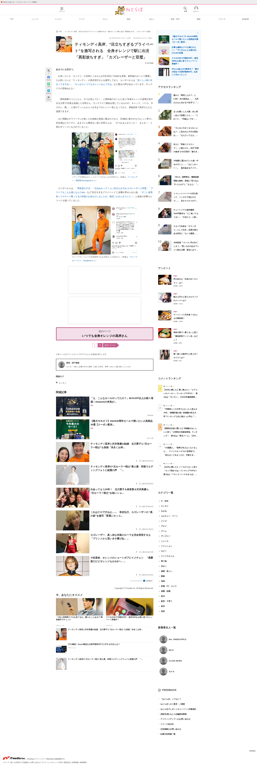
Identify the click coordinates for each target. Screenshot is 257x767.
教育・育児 (175, 19)
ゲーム (164, 531)
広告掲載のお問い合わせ (169, 729)
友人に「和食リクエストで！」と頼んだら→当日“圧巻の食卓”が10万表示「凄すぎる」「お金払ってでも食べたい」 (186, 151)
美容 (163, 611)
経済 (163, 606)
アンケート (164, 268)
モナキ (171, 671)
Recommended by (137, 581)
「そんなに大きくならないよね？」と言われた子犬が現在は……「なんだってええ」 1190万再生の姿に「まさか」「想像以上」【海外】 (185, 135)
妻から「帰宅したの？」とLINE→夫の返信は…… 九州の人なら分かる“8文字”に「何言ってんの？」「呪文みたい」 (186, 102)
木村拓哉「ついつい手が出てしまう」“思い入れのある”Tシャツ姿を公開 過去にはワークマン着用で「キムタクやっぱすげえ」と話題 (186, 249)
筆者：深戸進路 (72, 363)
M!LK (171, 650)
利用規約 (252, 751)
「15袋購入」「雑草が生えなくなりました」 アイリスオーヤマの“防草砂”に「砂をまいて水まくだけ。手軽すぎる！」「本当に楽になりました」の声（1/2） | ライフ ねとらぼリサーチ (180, 455)
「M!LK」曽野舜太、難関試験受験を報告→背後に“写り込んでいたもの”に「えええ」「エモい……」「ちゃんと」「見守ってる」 (186, 184)
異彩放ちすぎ (83, 188)
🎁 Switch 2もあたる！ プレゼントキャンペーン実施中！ (19, 2)
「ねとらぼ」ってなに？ (169, 699)
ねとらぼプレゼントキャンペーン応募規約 (177, 709)
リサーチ (221, 19)
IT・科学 (164, 501)
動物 (198, 19)
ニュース (35, 19)
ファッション (166, 546)
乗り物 (164, 561)
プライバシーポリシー (49, 762)
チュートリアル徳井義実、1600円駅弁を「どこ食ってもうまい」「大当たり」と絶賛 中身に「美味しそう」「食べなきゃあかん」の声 (186, 217)
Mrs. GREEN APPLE (177, 639)
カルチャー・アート (169, 516)
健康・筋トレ (166, 571)
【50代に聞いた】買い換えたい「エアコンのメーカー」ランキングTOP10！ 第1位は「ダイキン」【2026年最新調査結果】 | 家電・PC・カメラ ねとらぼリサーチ (180, 397)
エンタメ (58, 19)
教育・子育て (166, 601)
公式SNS (17, 762)
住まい (151, 19)
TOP (12, 19)
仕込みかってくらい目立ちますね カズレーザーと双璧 (120, 188)
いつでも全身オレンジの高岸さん (105, 335)
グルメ (105, 19)
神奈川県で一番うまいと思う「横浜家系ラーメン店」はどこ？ (185, 336)
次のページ (110, 345)
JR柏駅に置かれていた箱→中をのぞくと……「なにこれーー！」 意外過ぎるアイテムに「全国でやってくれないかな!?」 (185, 168)
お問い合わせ (35, 762)
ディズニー (165, 536)
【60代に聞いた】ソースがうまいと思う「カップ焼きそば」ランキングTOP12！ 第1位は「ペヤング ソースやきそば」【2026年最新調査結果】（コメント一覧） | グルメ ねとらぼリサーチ (181, 474)
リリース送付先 (166, 724)
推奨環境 (83, 762)
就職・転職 (165, 591)
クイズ (81, 19)
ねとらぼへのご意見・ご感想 (171, 704)
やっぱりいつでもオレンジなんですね (93, 84)
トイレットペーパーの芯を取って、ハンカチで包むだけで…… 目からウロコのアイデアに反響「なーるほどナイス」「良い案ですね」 (185, 200)
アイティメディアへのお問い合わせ (174, 719)
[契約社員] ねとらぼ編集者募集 (172, 714)
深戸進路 (150, 63)
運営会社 (67, 762)
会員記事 (245, 19)
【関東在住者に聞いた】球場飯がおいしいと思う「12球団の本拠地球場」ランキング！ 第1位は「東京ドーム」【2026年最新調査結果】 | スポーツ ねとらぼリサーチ (180, 435)
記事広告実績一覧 (166, 734)
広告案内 (25, 762)
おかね (164, 511)
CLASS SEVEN (175, 661)
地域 (128, 19)
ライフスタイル (167, 556)
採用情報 (75, 762)
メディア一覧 (8, 762)
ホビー (164, 551)
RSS (61, 762)
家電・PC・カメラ (169, 586)
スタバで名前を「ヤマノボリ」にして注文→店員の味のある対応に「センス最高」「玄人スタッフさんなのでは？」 (185, 233)
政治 (163, 596)
